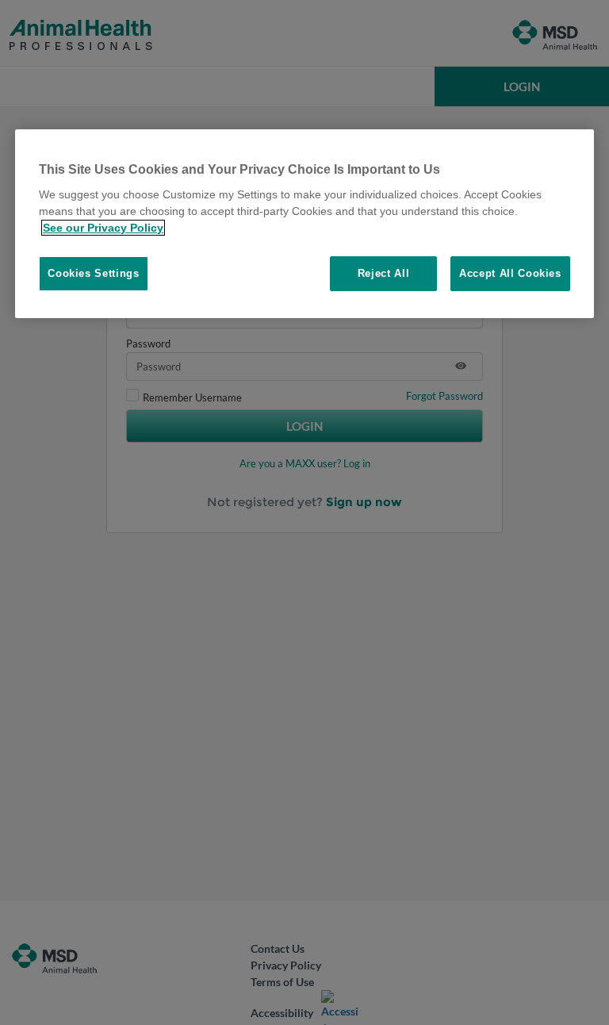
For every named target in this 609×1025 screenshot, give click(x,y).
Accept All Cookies (510, 273)
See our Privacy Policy (103, 227)
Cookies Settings (93, 273)
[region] (304, 224)
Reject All (384, 273)
